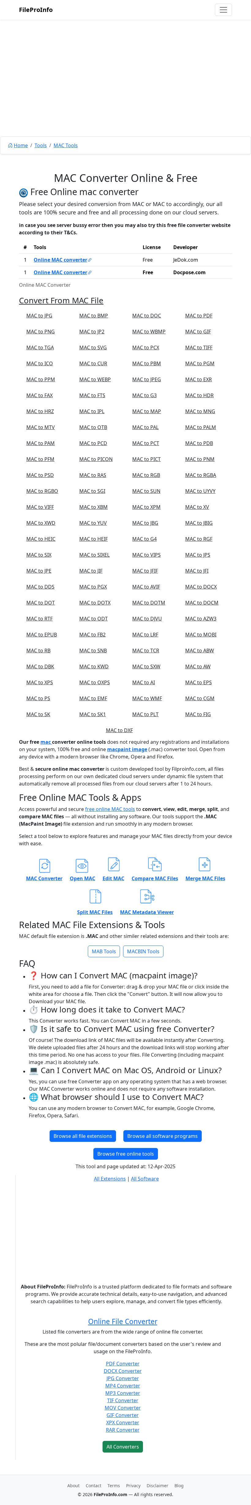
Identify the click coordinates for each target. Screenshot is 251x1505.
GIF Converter (123, 1415)
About (73, 1485)
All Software (145, 1178)
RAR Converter (123, 1429)
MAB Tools (104, 951)
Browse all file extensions (83, 1136)
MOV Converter (123, 1407)
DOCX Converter (123, 1371)
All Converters (123, 1446)
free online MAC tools (110, 809)
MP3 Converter (122, 1393)
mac (46, 742)
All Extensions (110, 1178)
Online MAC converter (60, 259)
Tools (41, 145)
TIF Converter (122, 1400)
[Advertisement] (125, 92)
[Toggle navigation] (223, 10)
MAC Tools (66, 145)
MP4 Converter (122, 1385)
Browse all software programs (162, 1136)
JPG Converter (123, 1378)
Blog (179, 1485)
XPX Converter (122, 1422)
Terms (113, 1485)
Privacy (133, 1485)
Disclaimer (157, 1485)
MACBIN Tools (143, 951)
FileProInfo (36, 10)
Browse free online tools (125, 1153)
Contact (93, 1485)
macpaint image (127, 749)
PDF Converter (123, 1363)
